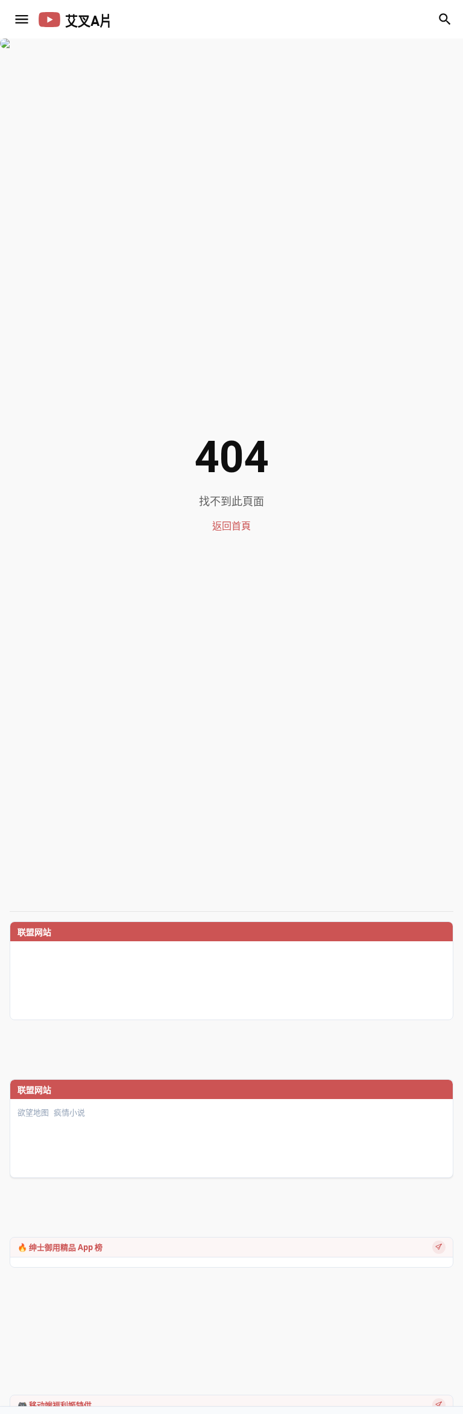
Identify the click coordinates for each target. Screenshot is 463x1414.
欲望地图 (33, 1112)
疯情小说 (69, 1112)
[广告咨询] (439, 1247)
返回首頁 (231, 526)
